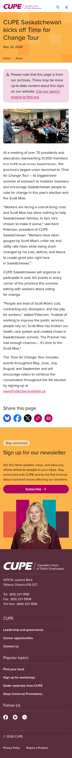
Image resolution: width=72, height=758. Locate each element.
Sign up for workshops (19, 677)
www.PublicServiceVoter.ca (24, 391)
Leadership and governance (23, 629)
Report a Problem (37, 748)
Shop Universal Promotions (22, 694)
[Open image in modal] (36, 126)
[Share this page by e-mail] (48, 418)
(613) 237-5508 (21, 599)
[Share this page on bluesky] (7, 418)
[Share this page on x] (28, 418)
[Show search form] (57, 7)
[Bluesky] (15, 716)
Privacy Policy (11, 748)
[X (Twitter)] (24, 716)
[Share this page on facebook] (17, 418)
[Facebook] (5, 716)
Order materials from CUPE (22, 685)
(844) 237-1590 (27, 604)
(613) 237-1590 (19, 594)
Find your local (13, 669)
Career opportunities (18, 638)
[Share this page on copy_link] (38, 418)
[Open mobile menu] (66, 7)
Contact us (11, 646)
